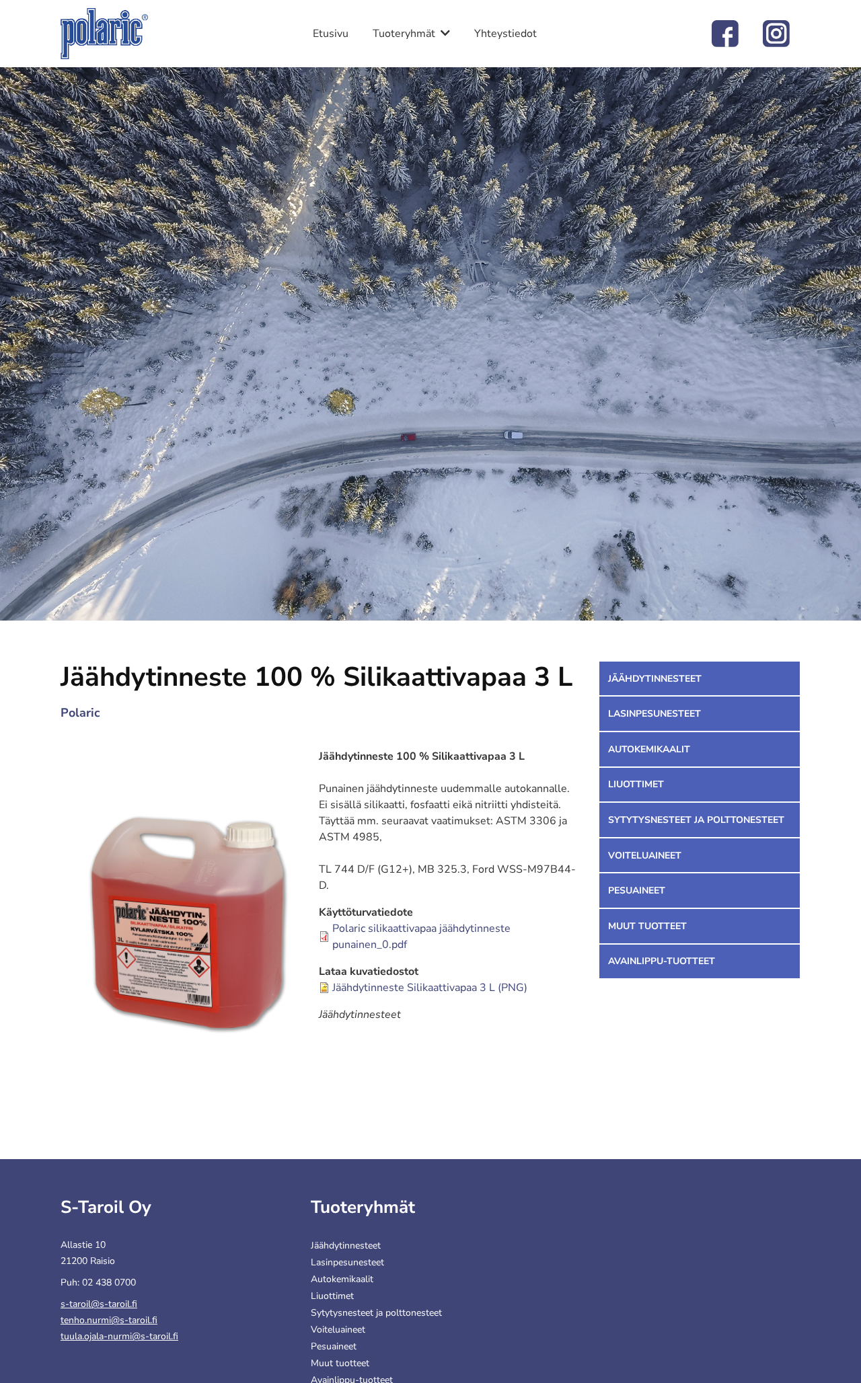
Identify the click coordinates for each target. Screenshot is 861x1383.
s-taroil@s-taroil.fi (99, 1304)
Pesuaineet (636, 890)
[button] (190, 925)
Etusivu (330, 33)
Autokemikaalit (649, 749)
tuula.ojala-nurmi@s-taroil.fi (119, 1336)
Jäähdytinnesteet (655, 678)
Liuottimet (636, 784)
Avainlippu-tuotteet (661, 961)
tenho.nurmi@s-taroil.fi (109, 1320)
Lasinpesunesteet (654, 713)
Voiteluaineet (644, 855)
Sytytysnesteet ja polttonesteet (696, 820)
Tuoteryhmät (404, 33)
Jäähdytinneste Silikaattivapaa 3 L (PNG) (429, 987)
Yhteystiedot (505, 33)
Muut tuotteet (647, 926)
